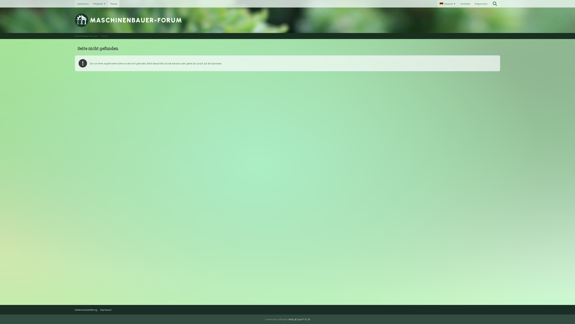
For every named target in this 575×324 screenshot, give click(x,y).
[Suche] (495, 4)
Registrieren (481, 3)
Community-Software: (287, 319)
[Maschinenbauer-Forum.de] (287, 20)
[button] (447, 4)
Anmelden (465, 3)
